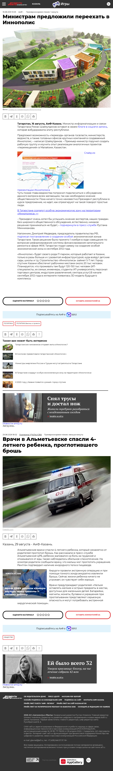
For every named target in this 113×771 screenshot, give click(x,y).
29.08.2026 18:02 (10, 435)
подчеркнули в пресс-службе (78, 225)
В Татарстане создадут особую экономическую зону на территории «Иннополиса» (53, 373)
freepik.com (8, 529)
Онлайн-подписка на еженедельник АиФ (43, 700)
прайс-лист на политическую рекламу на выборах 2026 (49, 707)
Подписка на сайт (72, 700)
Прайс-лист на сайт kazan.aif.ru (72, 703)
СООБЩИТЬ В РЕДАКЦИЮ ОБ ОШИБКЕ (94, 707)
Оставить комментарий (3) (88, 301)
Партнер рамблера (49, 760)
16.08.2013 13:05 (9, 12)
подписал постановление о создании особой (45, 236)
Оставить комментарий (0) (88, 615)
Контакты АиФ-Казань (94, 700)
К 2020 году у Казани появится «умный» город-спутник (40, 382)
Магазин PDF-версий (71, 697)
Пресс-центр (53, 697)
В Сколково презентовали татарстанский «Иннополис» (41, 354)
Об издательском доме (35, 697)
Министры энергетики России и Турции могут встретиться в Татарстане (48, 363)
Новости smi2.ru (12, 423)
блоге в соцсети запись (92, 126)
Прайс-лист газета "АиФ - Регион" (39, 703)
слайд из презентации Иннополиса (24, 109)
